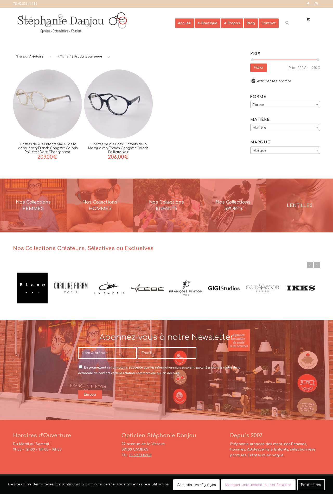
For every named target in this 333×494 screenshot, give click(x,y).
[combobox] (285, 104)
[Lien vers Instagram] (316, 4)
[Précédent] (310, 265)
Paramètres (311, 485)
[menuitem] (184, 23)
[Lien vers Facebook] (308, 4)
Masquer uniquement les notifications (258, 485)
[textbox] (285, 105)
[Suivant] (317, 265)
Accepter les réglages (196, 485)
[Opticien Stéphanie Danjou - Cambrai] (96, 23)
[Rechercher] (287, 23)
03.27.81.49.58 (27, 3)
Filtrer (258, 67)
